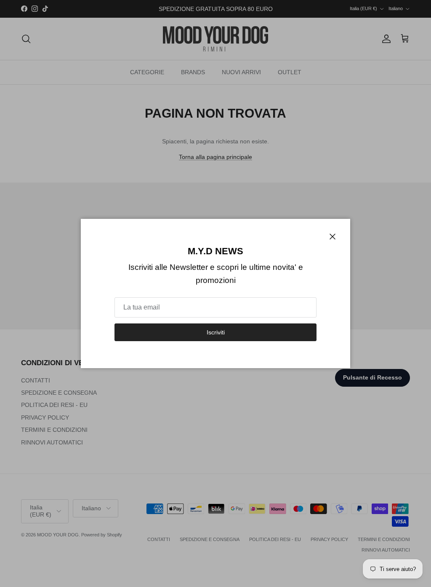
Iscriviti (216, 332)
